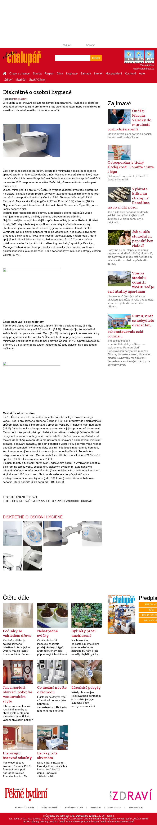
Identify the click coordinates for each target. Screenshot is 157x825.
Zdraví (67, 45)
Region (49, 73)
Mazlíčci (21, 79)
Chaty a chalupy (19, 73)
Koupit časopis (24, 807)
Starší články (37, 79)
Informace (136, 807)
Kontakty (114, 807)
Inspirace (72, 73)
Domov (90, 45)
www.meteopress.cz (143, 68)
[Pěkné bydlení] (26, 794)
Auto (142, 73)
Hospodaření (114, 73)
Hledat (96, 58)
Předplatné (49, 807)
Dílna (59, 73)
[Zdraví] (131, 794)
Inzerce (96, 807)
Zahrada (86, 73)
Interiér (98, 73)
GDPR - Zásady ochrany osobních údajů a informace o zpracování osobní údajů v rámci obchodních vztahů (78, 821)
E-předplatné (74, 807)
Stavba (37, 73)
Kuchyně (130, 73)
